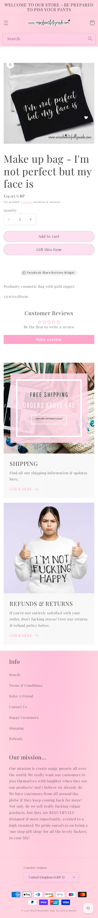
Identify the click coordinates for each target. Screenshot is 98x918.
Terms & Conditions (25, 685)
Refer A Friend (21, 696)
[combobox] (49, 38)
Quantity (10, 210)
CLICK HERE (21, 489)
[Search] (90, 38)
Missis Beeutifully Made (42, 910)
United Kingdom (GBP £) (46, 877)
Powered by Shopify (66, 910)
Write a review (49, 339)
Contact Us (18, 706)
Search (14, 674)
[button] (6, 23)
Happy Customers (24, 717)
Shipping (26, 202)
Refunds (16, 738)
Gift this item (49, 249)
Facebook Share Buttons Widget (51, 272)
